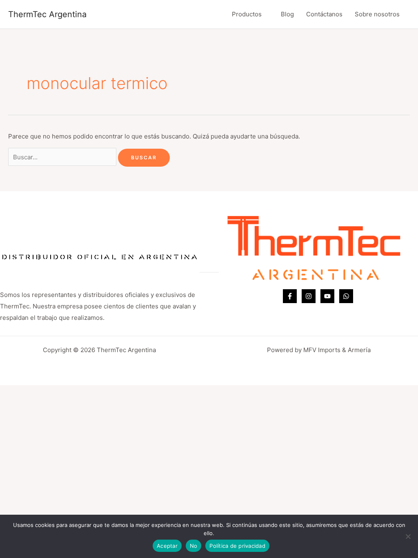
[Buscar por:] (63, 157)
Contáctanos (324, 14)
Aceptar (167, 545)
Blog (287, 14)
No (194, 545)
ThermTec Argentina (47, 14)
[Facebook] (290, 296)
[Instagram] (309, 296)
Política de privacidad (237, 545)
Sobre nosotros (377, 14)
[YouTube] (327, 296)
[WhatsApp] (346, 296)
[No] (408, 536)
